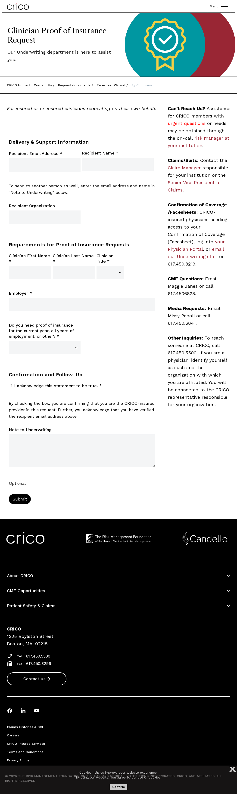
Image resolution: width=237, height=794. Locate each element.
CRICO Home (17, 85)
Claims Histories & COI (25, 727)
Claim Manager (184, 167)
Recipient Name (100, 153)
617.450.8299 (38, 663)
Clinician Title (105, 258)
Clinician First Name (29, 258)
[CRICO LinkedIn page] (23, 711)
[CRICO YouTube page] (36, 711)
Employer (20, 293)
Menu (214, 6)
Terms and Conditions (25, 752)
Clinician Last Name (73, 258)
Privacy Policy (18, 760)
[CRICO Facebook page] (9, 711)
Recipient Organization (32, 205)
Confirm (118, 787)
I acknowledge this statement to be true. (58, 385)
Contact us (34, 678)
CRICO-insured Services (26, 743)
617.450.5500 (38, 656)
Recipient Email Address (35, 153)
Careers (13, 735)
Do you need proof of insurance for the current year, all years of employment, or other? (41, 331)
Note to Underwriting (30, 429)
